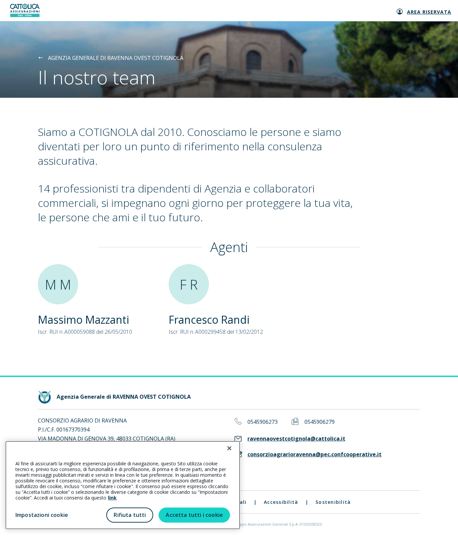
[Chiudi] (229, 448)
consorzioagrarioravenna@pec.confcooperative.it (314, 454)
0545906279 (319, 422)
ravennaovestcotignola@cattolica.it (296, 439)
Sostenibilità (333, 502)
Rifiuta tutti (130, 515)
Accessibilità (281, 502)
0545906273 (262, 422)
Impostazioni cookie (41, 515)
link (112, 497)
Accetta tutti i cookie (194, 515)
